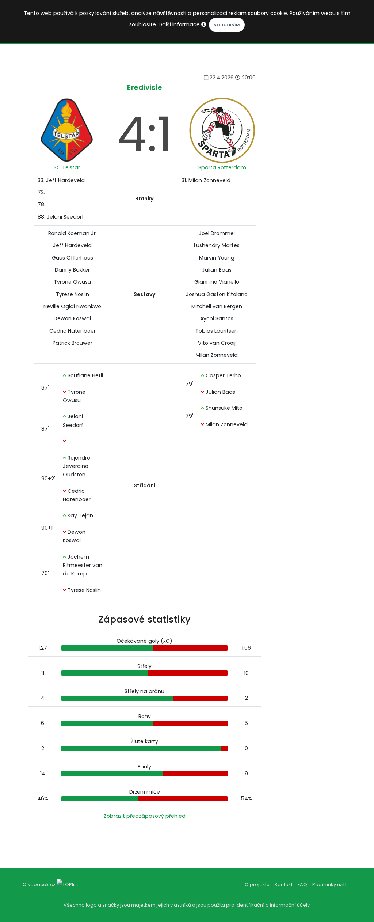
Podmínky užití (329, 884)
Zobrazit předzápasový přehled (145, 816)
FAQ (302, 884)
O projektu (257, 884)
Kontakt (284, 884)
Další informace (180, 24)
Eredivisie (144, 87)
